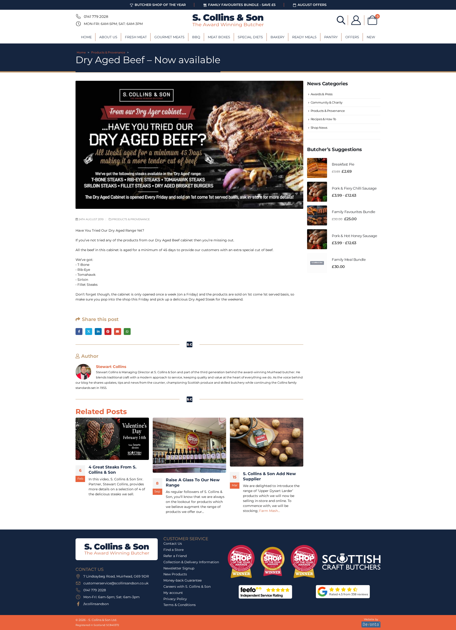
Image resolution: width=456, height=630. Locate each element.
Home (86, 37)
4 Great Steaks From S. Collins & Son (112, 470)
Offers (352, 37)
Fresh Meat (136, 37)
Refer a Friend (175, 556)
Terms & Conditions (179, 605)
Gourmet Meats (169, 37)
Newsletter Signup (178, 568)
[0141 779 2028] (78, 16)
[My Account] (356, 20)
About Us (108, 37)
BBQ (196, 37)
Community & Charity (326, 102)
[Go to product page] (317, 168)
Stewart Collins (111, 366)
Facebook (79, 331)
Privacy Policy (175, 599)
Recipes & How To (323, 119)
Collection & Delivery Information (191, 562)
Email (117, 331)
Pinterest (107, 331)
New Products (175, 574)
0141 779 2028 (96, 16)
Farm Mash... (269, 511)
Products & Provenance (108, 52)
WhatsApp (127, 331)
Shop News (319, 127)
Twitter (88, 331)
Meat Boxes (219, 37)
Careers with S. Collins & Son (187, 586)
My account (173, 593)
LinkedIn (98, 331)
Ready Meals (304, 37)
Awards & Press (321, 94)
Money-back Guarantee (182, 580)
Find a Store (173, 550)
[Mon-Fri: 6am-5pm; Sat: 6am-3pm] (78, 23)
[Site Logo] (228, 20)
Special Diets (250, 37)
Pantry (331, 37)
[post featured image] (112, 439)
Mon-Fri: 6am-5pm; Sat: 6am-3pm (113, 24)
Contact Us (172, 543)
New (371, 37)
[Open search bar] (341, 20)
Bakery (278, 37)
